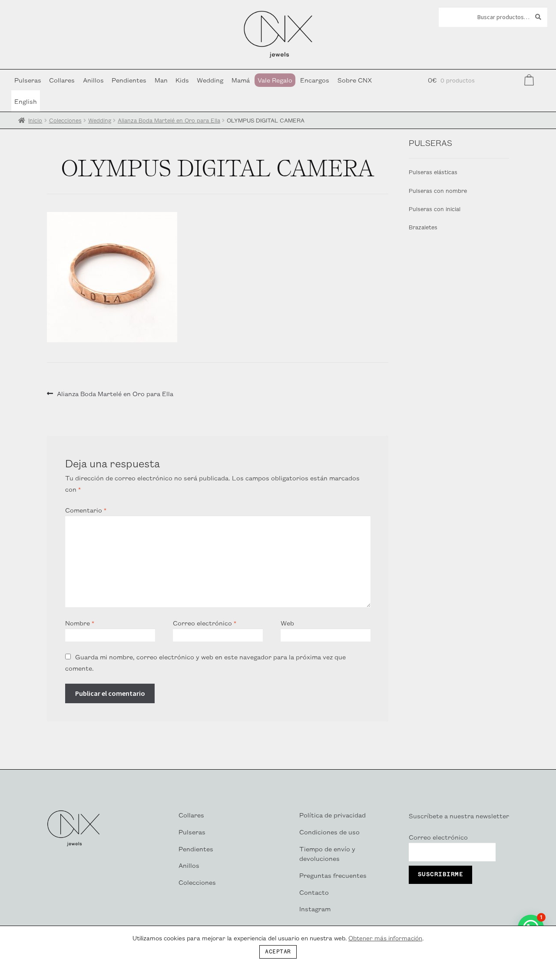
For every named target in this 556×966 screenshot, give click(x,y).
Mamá (241, 80)
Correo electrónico (204, 623)
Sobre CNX (355, 80)
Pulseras (27, 80)
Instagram (315, 908)
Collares (62, 80)
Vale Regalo (275, 80)
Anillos (93, 80)
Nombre (79, 623)
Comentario (85, 510)
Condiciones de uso (329, 831)
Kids (182, 80)
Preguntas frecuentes (333, 875)
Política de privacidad (332, 815)
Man (161, 80)
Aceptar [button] (278, 952)
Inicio (35, 120)
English (25, 101)
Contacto (314, 892)
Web (287, 623)
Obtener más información (385, 938)
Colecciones (65, 120)
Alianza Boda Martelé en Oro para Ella (169, 120)
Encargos (314, 80)
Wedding (210, 80)
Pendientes (129, 80)
